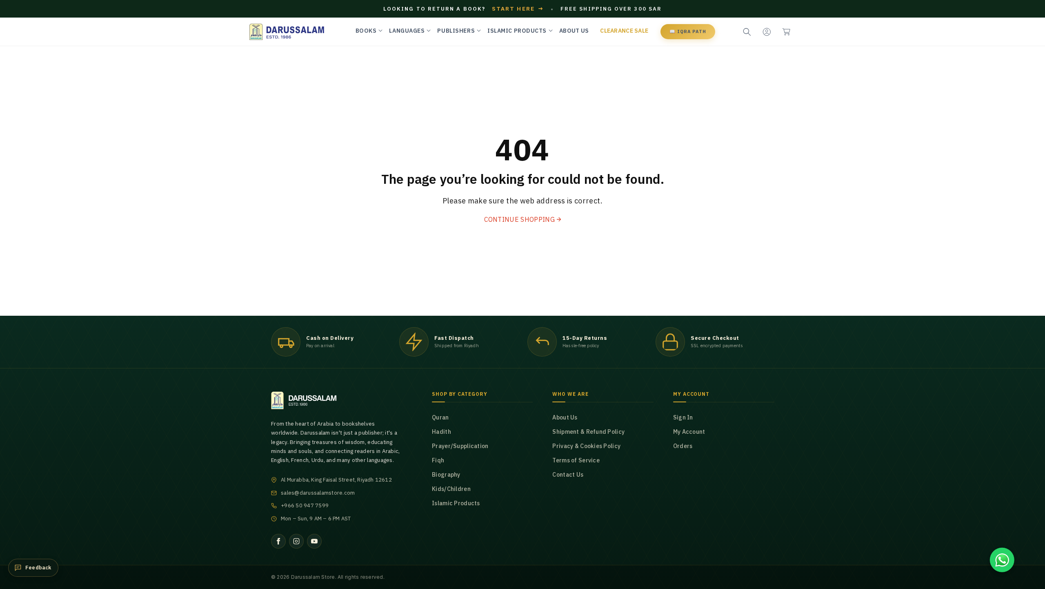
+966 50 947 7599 (305, 505)
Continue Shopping (519, 219)
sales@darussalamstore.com (318, 492)
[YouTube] (314, 541)
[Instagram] (296, 541)
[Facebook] (278, 541)
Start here (518, 9)
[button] (786, 32)
